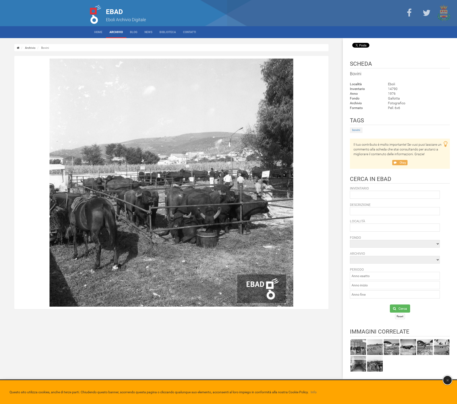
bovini (356, 130)
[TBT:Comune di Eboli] (444, 13)
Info (314, 392)
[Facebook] (409, 13)
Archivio (116, 32)
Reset (400, 316)
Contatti (189, 32)
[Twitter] (426, 13)
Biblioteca (167, 32)
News (148, 32)
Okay (402, 162)
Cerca (402, 308)
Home (98, 32)
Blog (133, 32)
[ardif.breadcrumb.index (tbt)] (18, 48)
